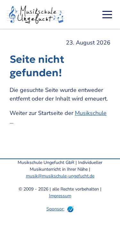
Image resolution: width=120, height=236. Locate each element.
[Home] (38, 14)
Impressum (60, 196)
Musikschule (91, 113)
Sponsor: (55, 209)
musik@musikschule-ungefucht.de (60, 176)
